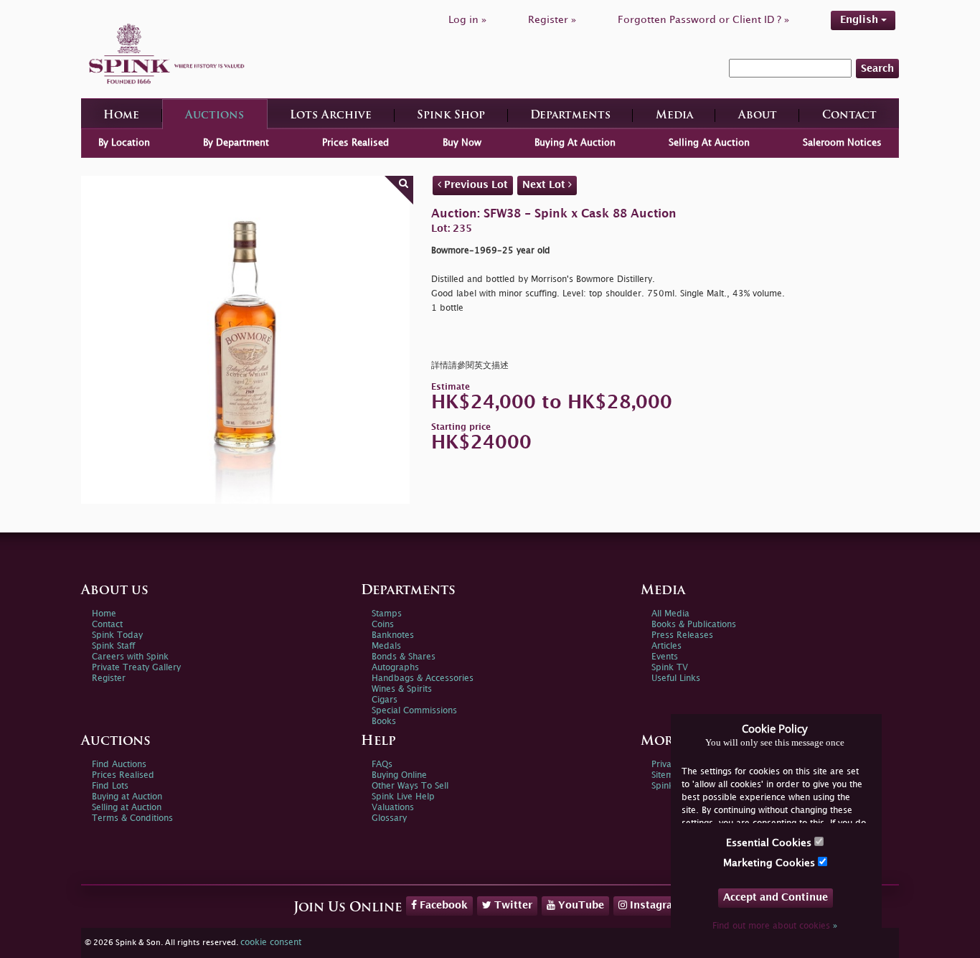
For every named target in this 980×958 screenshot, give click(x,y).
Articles (666, 646)
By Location (124, 142)
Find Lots (110, 786)
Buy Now (462, 142)
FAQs (382, 765)
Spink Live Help (403, 797)
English (860, 19)
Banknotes (393, 635)
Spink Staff (113, 646)
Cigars (384, 700)
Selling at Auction (126, 808)
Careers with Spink (130, 657)
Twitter (511, 905)
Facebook (442, 905)
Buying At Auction (575, 142)
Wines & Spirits (402, 689)
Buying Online (399, 775)
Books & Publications (693, 625)
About (757, 116)
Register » (552, 19)
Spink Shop (451, 116)
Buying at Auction (127, 797)
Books (384, 721)
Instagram (654, 905)
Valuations (393, 808)
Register (109, 678)
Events (664, 657)
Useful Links (675, 678)
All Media (670, 614)
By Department (236, 142)
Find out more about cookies (774, 926)
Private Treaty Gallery (136, 668)
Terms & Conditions (132, 818)
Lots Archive (331, 116)
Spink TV (669, 668)
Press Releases (682, 635)
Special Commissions (414, 711)
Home (121, 116)
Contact (849, 116)
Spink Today (117, 635)
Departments (570, 116)
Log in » (467, 19)
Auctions (214, 116)
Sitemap (667, 775)
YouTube (579, 905)
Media (674, 116)
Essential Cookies (770, 842)
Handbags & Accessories (422, 678)
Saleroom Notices (842, 142)
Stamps (387, 614)
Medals (386, 646)
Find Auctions (119, 765)
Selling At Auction (709, 142)
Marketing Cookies (770, 863)
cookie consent (270, 943)
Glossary (389, 818)
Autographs (395, 668)
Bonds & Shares (403, 657)
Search (877, 68)
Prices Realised (355, 142)
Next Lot (545, 184)
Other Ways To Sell (410, 786)
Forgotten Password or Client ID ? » (703, 19)
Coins (383, 625)
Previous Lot (474, 184)
